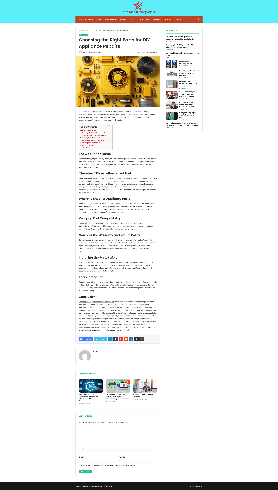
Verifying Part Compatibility (91, 138)
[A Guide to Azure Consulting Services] (145, 386)
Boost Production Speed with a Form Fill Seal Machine (189, 73)
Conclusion (85, 148)
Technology (168, 19)
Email (81, 457)
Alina (84, 52)
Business (99, 19)
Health (131, 19)
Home (82, 30)
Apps (80, 19)
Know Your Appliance (88, 130)
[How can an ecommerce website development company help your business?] (118, 386)
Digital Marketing (111, 19)
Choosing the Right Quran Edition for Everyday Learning (187, 94)
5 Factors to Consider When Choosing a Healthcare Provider (188, 104)
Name (81, 449)
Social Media (157, 19)
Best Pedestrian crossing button (185, 62)
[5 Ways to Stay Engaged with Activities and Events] (172, 116)
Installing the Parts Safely (91, 143)
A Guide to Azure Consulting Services (144, 396)
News (148, 19)
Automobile (89, 19)
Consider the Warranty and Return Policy (96, 140)
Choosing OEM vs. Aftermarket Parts (94, 133)
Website (122, 457)
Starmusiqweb (110, 486)
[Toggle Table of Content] (107, 127)
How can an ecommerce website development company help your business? (118, 397)
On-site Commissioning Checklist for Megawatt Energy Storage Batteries (180, 38)
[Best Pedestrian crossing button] (172, 64)
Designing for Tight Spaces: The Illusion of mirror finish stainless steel (182, 46)
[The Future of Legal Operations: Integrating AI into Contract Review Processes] (91, 386)
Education (123, 19)
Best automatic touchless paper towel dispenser (188, 83)
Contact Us (199, 486)
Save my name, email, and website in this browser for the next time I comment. (108, 465)
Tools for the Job (87, 145)
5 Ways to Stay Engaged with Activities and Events (189, 115)
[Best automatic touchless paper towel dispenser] (172, 84)
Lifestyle (140, 19)
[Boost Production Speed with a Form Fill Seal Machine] (172, 74)
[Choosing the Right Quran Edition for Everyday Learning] (172, 95)
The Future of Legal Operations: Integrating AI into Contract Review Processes (89, 398)
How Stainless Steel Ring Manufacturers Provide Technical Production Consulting (182, 124)
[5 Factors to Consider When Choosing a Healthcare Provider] (172, 105)
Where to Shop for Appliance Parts (94, 135)
